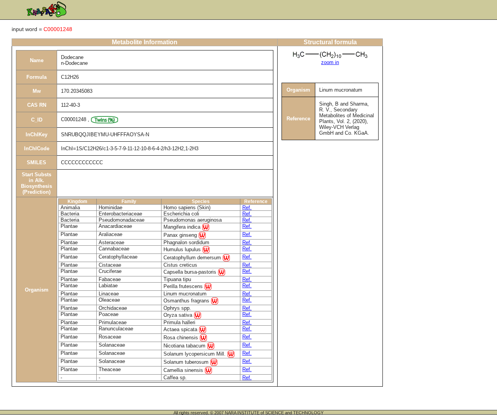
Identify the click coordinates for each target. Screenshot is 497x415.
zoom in (330, 62)
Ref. (247, 207)
